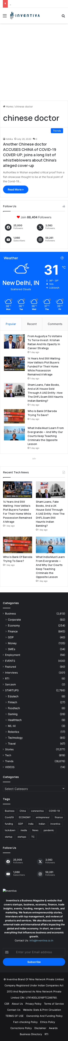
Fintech (12, 702)
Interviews (11, 672)
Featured (10, 666)
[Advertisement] (34, 63)
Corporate (14, 619)
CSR (6, 1003)
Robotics (13, 731)
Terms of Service (54, 1003)
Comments (55, 324)
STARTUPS (12, 690)
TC (33, 836)
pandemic (49, 830)
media (24, 830)
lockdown (10, 830)
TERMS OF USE (14, 1015)
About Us (17, 1003)
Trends (9, 761)
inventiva (55, 823)
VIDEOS (10, 767)
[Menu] (5, 17)
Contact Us (13, 1009)
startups (22, 836)
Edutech (13, 696)
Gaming (13, 714)
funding (9, 823)
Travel (11, 743)
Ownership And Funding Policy (44, 1015)
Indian (42, 823)
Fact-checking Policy (25, 1021)
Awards (53, 1028)
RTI (7, 678)
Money (12, 643)
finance (59, 817)
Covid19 (9, 817)
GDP (11, 637)
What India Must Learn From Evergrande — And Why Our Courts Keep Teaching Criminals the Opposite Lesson (46, 436)
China (23, 810)
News (35, 830)
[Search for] (63, 17)
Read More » (16, 189)
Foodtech (14, 708)
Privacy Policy (33, 1003)
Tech (8, 755)
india (30, 823)
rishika (9, 139)
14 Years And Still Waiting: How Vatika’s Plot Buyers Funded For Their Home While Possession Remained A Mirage (44, 366)
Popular (11, 324)
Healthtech (15, 720)
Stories (9, 749)
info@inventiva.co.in (41, 940)
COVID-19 (54, 810)
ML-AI (12, 725)
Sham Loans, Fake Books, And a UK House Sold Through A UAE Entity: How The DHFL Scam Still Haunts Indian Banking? (45, 392)
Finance (13, 631)
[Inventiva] (24, 15)
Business (10, 613)
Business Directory (31, 1034)
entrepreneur (42, 817)
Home (9, 106)
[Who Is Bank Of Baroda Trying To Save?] (14, 416)
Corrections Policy (21, 1028)
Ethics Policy (47, 1021)
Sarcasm (10, 684)
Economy (14, 625)
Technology (15, 737)
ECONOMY (25, 817)
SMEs (11, 649)
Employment (12, 654)
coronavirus (37, 810)
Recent (32, 324)
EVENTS (10, 660)
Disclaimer (40, 1028)
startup (8, 836)
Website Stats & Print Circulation (42, 1009)
